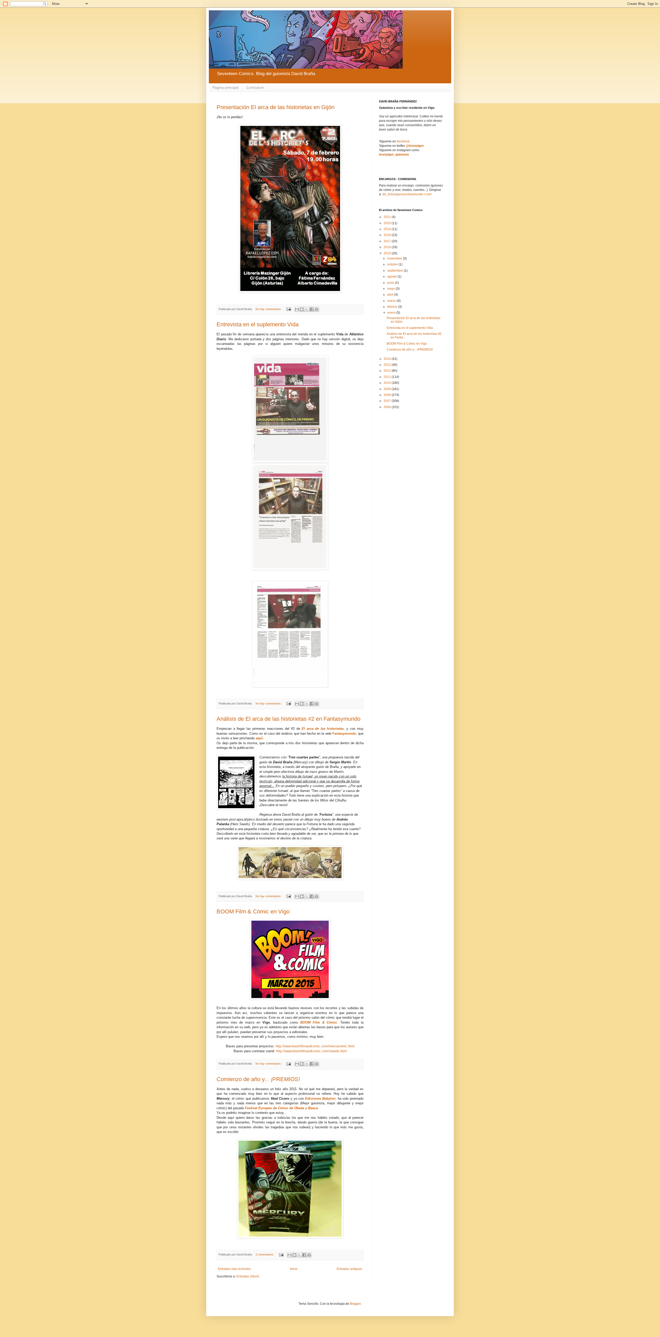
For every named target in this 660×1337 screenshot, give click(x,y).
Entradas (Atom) (247, 1276)
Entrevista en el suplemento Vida (258, 324)
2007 (388, 401)
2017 (388, 241)
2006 (388, 407)
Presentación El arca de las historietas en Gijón (275, 107)
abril (390, 294)
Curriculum (255, 87)
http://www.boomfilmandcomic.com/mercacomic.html (315, 1046)
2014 (388, 359)
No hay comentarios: (268, 309)
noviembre (395, 258)
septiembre (395, 270)
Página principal (225, 87)
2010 (388, 383)
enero (391, 312)
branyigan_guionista (394, 154)
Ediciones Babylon (320, 1098)
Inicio (294, 1269)
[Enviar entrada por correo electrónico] (288, 309)
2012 (388, 370)
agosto (392, 276)
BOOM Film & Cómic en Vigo (253, 911)
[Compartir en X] (306, 309)
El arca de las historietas (323, 729)
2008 (388, 395)
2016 (388, 247)
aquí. (260, 738)
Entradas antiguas (349, 1269)
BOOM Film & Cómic (318, 1022)
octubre (393, 264)
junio (391, 283)
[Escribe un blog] (301, 309)
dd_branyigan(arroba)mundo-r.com (407, 194)
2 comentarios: (265, 1254)
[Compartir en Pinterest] (316, 309)
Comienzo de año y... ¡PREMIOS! (258, 1079)
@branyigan (415, 146)
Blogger (355, 1304)
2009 (388, 389)
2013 (388, 365)
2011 (388, 377)
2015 (388, 253)
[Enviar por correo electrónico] (297, 309)
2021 (388, 217)
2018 (388, 235)
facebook (403, 141)
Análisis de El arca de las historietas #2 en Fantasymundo (288, 719)
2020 (388, 223)
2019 (388, 229)
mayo (391, 288)
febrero (392, 307)
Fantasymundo (344, 733)
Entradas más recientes (234, 1269)
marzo (392, 301)
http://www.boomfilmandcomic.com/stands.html (311, 1051)
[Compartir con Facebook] (311, 309)
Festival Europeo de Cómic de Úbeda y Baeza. (282, 1108)
